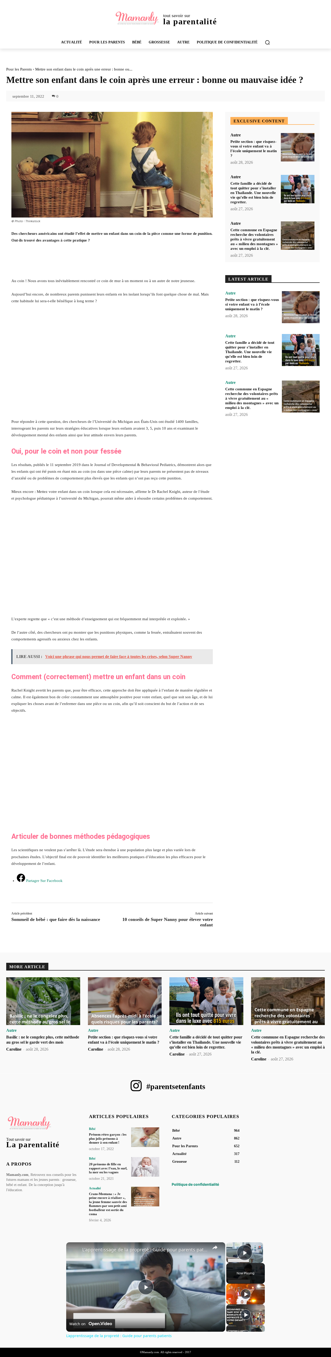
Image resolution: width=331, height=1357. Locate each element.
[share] (215, 1247)
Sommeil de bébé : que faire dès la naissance (55, 919)
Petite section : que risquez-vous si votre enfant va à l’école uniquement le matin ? (252, 304)
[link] (74, 1250)
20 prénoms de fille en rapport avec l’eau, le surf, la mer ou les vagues (108, 1168)
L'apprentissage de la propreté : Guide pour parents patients (145, 1249)
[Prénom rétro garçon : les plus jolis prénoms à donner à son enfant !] (145, 1137)
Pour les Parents (19, 69)
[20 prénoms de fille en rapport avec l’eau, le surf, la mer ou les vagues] (145, 1167)
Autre (235, 135)
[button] (267, 42)
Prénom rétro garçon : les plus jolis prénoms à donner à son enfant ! (107, 1138)
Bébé (92, 1128)
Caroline (13, 1049)
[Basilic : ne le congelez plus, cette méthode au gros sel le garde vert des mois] (43, 1001)
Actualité (95, 1188)
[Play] (245, 1294)
